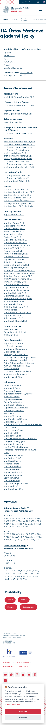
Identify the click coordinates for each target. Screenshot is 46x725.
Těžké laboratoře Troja (15, 545)
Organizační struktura (25, 19)
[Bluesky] (23, 674)
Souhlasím (23, 711)
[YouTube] (28, 674)
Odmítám (23, 718)
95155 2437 (9, 55)
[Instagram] (17, 674)
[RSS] (5, 680)
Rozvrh (24, 600)
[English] (43, 2)
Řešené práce (28, 607)
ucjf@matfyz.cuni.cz (13, 68)
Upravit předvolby (12, 704)
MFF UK (5, 19)
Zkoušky (10, 607)
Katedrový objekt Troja (15, 508)
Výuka (10, 600)
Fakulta (14, 19)
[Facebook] (11, 674)
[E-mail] (5, 674)
